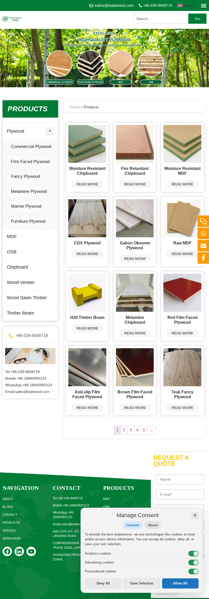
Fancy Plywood (25, 176)
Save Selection (141, 583)
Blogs (8, 507)
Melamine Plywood (29, 191)
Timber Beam (20, 313)
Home (75, 107)
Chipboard (17, 267)
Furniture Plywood (28, 221)
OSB (12, 251)
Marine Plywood (26, 206)
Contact (10, 515)
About (8, 499)
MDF (12, 236)
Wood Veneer (21, 282)
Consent (132, 525)
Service (9, 530)
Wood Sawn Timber (27, 297)
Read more (87, 184)
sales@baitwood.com (114, 5)
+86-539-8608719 (157, 5)
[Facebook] (7, 551)
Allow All (180, 583)
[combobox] (161, 19)
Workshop (12, 538)
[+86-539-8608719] (140, 5)
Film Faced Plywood (30, 161)
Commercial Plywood (31, 146)
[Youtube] (31, 551)
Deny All (103, 583)
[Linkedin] (19, 551)
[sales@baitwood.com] (91, 6)
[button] (203, 5)
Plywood (15, 131)
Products (11, 523)
